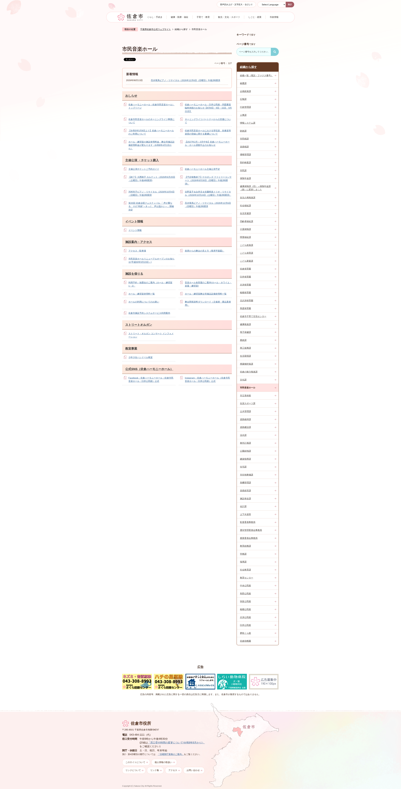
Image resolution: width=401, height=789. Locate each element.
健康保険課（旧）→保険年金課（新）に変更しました (255, 188)
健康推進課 (245, 324)
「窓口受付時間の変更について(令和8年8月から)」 (176, 742)
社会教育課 (245, 569)
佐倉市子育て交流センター (253, 316)
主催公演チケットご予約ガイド (143, 169)
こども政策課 (246, 245)
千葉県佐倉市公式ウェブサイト (155, 29)
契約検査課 (245, 162)
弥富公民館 (245, 601)
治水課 (243, 435)
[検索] (275, 52)
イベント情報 (134, 221)
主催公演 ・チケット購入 (142, 160)
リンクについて (133, 770)
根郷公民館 (245, 609)
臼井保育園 (245, 276)
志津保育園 (245, 284)
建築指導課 (245, 459)
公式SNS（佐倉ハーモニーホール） (149, 369)
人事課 (243, 115)
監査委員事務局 (247, 522)
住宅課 (243, 466)
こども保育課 (246, 253)
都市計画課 (245, 443)
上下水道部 (245, 514)
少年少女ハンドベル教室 (140, 357)
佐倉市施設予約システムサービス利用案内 (149, 313)
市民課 (243, 170)
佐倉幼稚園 (245, 641)
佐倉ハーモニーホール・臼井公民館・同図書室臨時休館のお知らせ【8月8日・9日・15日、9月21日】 (208, 108)
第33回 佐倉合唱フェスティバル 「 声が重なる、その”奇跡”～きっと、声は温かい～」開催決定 (151, 206)
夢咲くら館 (245, 633)
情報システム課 (247, 123)
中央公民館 (245, 585)
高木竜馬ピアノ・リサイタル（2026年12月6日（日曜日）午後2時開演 (185, 80)
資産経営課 (245, 490)
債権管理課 (245, 154)
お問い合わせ (193, 770)
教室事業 (131, 348)
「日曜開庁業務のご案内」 (171, 754)
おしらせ (131, 95)
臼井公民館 (245, 625)
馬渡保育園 (245, 308)
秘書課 (243, 83)
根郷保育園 (245, 292)
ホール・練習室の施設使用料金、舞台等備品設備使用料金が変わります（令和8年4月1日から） (151, 145)
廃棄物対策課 (246, 364)
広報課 (243, 99)
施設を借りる (134, 273)
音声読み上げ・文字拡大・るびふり (236, 4)
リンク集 (154, 770)
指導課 (243, 561)
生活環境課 (245, 356)
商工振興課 (245, 348)
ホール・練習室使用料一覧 (141, 294)
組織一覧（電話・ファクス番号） (256, 75)
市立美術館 (245, 395)
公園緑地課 (245, 451)
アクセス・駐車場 (137, 250)
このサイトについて (135, 762)
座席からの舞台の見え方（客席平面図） (204, 250)
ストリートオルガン (138, 324)
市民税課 (244, 138)
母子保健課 (245, 332)
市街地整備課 (246, 474)
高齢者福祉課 (246, 221)
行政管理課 (245, 107)
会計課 (243, 506)
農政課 (243, 340)
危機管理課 (245, 482)
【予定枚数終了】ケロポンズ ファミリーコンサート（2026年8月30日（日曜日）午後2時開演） (208, 180)
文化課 (243, 379)
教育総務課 (245, 546)
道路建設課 (245, 427)
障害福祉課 (245, 237)
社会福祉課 (245, 205)
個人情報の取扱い (163, 762)
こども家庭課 (246, 261)
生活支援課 (245, 213)
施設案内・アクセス (138, 242)
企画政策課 (245, 91)
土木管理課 (245, 411)
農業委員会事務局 (249, 538)
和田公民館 (245, 593)
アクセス (172, 770)
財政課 (243, 131)
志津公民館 (245, 617)
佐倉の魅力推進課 (249, 371)
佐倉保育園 (245, 268)
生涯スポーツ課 (247, 403)
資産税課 (244, 146)
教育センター (246, 577)
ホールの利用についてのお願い (143, 302)
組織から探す (181, 29)
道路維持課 (245, 419)
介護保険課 (245, 229)
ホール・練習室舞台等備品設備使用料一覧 (206, 294)
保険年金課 (245, 178)
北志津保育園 (246, 300)
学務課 (243, 554)
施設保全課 (245, 498)
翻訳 (290, 4)
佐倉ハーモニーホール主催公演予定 (202, 169)
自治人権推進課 (247, 197)
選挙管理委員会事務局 (251, 530)
